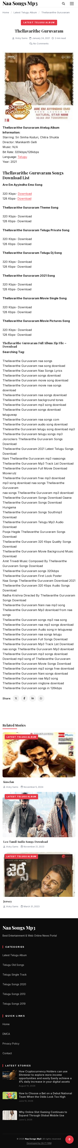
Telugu (22, 157)
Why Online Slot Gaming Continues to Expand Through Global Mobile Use (43, 1113)
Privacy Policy (11, 1043)
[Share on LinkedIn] (32, 698)
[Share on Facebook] (24, 698)
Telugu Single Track (15, 974)
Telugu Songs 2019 (14, 1003)
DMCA (6, 1033)
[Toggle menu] (71, 3)
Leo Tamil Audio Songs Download (25, 841)
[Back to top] (69, 1139)
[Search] (63, 3)
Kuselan (8, 782)
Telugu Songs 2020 (14, 984)
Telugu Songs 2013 (14, 993)
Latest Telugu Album (25, 12)
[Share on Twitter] (16, 698)
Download (25, 193)
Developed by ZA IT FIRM (39, 1143)
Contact (7, 1053)
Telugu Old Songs (13, 964)
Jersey (7, 901)
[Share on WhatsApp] (41, 698)
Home (6, 12)
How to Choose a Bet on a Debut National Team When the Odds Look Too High (45, 1095)
